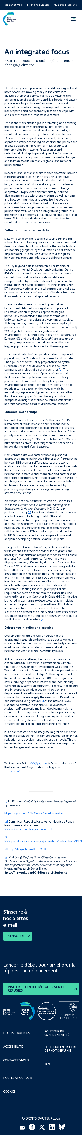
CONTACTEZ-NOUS (16, 1060)
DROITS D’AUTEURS (16, 1033)
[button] (75, 19)
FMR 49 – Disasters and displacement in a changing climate (40, 62)
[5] (42, 701)
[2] (61, 369)
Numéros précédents (66, 5)
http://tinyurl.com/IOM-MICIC (28, 849)
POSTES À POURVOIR (17, 1078)
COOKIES (9, 1092)
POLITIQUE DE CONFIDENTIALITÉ (56, 1033)
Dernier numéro (13, 5)
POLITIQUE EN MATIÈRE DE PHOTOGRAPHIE (60, 1049)
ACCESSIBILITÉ (13, 1047)
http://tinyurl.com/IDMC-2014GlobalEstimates (33, 813)
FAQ (47, 1064)
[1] (5, 801)
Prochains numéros (38, 5)
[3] (29, 512)
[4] (43, 619)
